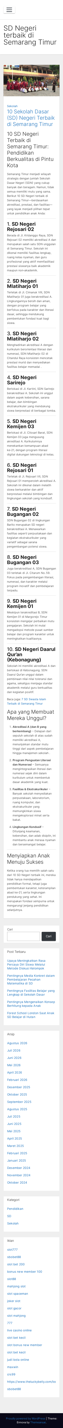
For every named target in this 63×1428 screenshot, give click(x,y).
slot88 (11, 1279)
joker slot (13, 1301)
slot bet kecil (16, 1337)
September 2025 (19, 1102)
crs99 (11, 1374)
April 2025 (14, 1138)
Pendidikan (15, 1208)
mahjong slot (16, 1286)
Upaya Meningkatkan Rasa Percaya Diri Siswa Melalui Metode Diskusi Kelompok (26, 964)
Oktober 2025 (17, 1094)
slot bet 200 (16, 1264)
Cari (10, 929)
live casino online (19, 1330)
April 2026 (14, 1072)
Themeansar (38, 1422)
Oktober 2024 (17, 1182)
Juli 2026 (13, 1050)
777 (10, 1323)
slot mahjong (16, 1315)
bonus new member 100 (24, 1271)
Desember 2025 (18, 1087)
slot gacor (14, 1308)
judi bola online (18, 1359)
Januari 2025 (16, 1160)
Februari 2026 (17, 1080)
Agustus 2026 (17, 1043)
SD (9, 1216)
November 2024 (19, 1175)
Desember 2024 (18, 1168)
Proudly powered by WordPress (26, 1418)
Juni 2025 (14, 1124)
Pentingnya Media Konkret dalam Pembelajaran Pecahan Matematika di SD (31, 979)
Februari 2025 (17, 1153)
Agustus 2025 (17, 1109)
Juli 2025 (13, 1116)
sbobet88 (14, 1257)
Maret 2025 (15, 1146)
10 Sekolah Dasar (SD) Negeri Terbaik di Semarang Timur (31, 117)
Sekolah (12, 106)
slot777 (12, 1249)
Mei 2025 (14, 1131)
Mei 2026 (14, 1065)
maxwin (12, 1367)
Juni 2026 (14, 1058)
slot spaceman (17, 1293)
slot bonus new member (24, 1345)
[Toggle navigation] (9, 9)
